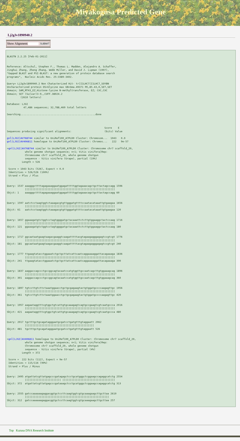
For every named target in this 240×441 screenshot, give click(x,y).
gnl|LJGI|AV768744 (19, 138)
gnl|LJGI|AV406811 (19, 141)
